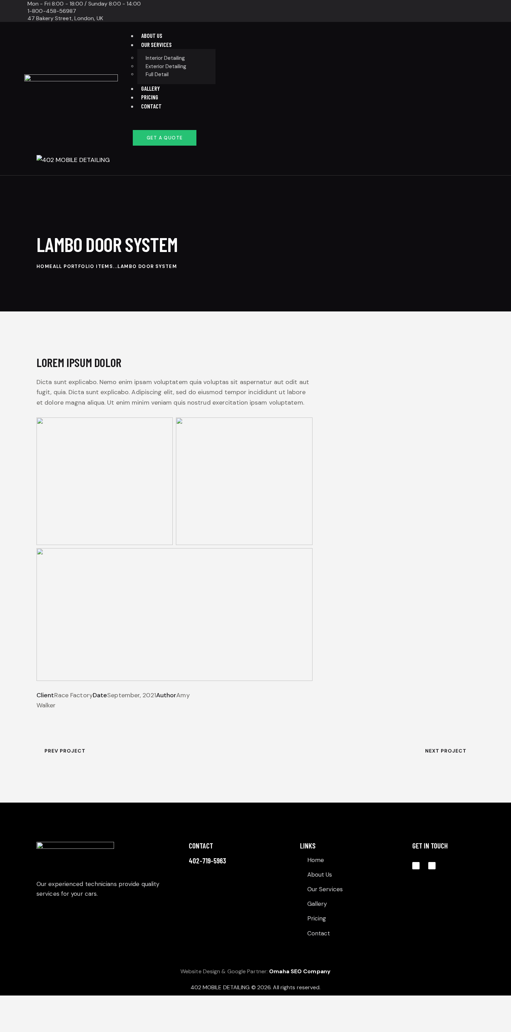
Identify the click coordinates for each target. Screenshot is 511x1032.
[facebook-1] (385, 11)
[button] (263, 170)
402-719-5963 (207, 860)
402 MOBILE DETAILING (220, 987)
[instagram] (402, 11)
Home (44, 266)
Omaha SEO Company (300, 971)
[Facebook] (432, 865)
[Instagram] (416, 865)
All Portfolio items (83, 266)
